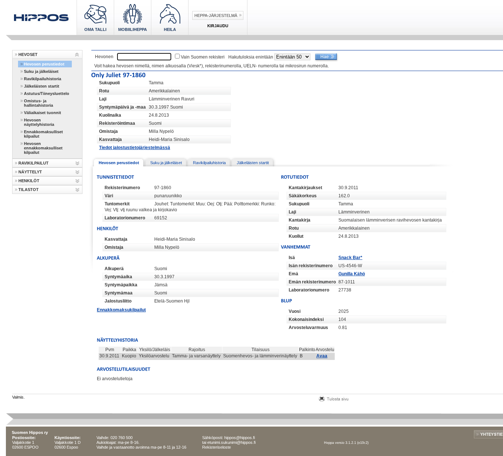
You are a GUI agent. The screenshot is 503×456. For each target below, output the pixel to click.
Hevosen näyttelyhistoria (39, 122)
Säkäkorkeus (303, 195)
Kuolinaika (110, 115)
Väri (109, 195)
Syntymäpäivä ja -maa (122, 107)
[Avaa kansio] (77, 55)
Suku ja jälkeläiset (41, 71)
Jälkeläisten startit (41, 86)
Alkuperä (114, 268)
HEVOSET (28, 54)
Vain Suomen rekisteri (203, 57)
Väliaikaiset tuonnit (42, 112)
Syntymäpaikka (121, 284)
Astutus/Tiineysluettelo (46, 93)
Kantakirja (299, 220)
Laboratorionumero (125, 217)
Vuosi (294, 311)
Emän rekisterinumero (312, 281)
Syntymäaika (118, 276)
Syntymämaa (119, 293)
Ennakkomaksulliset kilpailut (43, 134)
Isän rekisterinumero (311, 265)
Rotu (104, 90)
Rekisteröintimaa (117, 123)
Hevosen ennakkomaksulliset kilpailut (43, 148)
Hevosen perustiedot (44, 64)
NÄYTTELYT (30, 172)
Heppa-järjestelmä (215, 15)
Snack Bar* (350, 257)
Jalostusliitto (118, 301)
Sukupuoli (109, 82)
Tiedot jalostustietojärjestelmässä (134, 147)
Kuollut (296, 236)
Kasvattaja (110, 139)
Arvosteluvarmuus (308, 327)
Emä (293, 273)
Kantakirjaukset (305, 187)
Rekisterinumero (122, 187)
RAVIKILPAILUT (33, 163)
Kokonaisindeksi (306, 319)
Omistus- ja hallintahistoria (38, 103)
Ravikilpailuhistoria (42, 79)
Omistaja (108, 131)
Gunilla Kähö (351, 273)
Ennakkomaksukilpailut (121, 309)
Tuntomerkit (117, 203)
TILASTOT (28, 189)
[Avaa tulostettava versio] (333, 398)
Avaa (321, 355)
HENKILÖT (28, 180)
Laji (102, 99)
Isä (292, 257)
